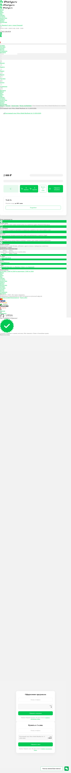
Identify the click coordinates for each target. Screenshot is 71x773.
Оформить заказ (35, 744)
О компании (3, 51)
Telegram (2, 311)
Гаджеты (2, 16)
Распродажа (3, 22)
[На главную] (33, 1)
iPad (1, 11)
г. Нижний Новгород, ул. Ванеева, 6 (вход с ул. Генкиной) (17, 267)
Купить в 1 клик (43, 188)
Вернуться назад (5, 335)
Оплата (2, 48)
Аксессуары (3, 18)
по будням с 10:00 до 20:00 (8, 271)
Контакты (3, 52)
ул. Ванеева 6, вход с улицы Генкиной (11, 25)
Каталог (2, 63)
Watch (1, 12)
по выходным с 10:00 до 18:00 (25, 271)
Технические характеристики (8, 248)
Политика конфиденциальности (9, 297)
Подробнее (33, 207)
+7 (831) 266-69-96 (5, 31)
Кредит (2, 49)
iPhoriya (2, 105)
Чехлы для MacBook (26, 105)
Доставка (2, 47)
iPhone (2, 9)
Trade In (2, 19)
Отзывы (2, 45)
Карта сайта (23, 297)
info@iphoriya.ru (4, 262)
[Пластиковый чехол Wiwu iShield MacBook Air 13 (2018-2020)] (33, 142)
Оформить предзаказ (35, 713)
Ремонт (2, 21)
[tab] (33, 249)
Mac (1, 14)
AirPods (2, 15)
